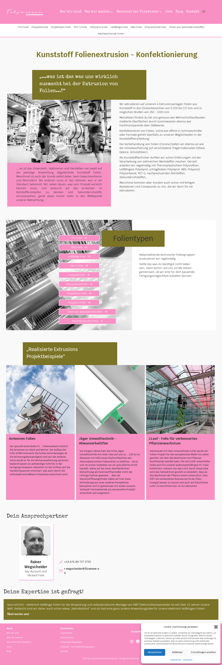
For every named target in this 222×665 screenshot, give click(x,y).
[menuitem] (204, 12)
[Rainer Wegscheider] (36, 540)
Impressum (188, 659)
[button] (215, 626)
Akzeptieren (155, 652)
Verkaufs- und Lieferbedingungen (77, 646)
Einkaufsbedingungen (71, 642)
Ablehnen (177, 652)
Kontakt (64, 651)
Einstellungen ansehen (203, 652)
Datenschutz (176, 659)
